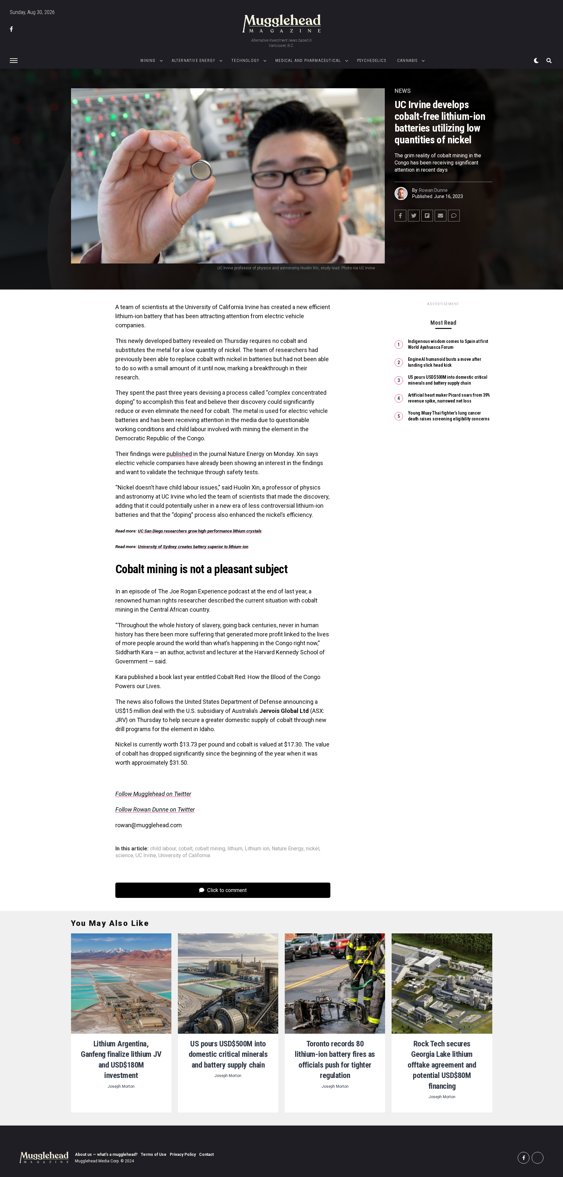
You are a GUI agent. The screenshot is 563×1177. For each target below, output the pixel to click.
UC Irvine (146, 855)
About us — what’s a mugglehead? (106, 1154)
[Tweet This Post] (414, 215)
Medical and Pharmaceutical (308, 60)
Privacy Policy (183, 1154)
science (124, 855)
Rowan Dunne (433, 190)
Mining (147, 60)
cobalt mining (210, 848)
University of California (184, 855)
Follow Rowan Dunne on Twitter (155, 809)
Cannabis (407, 60)
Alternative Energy (194, 60)
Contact (206, 1154)
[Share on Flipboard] (427, 215)
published (179, 453)
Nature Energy (288, 848)
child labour (163, 848)
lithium (234, 848)
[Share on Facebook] (400, 215)
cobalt (186, 848)
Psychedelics (371, 60)
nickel (312, 848)
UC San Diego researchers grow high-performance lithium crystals (200, 531)
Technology (245, 60)
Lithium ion (257, 848)
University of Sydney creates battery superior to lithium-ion (193, 546)
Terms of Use (153, 1154)
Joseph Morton (121, 1086)
